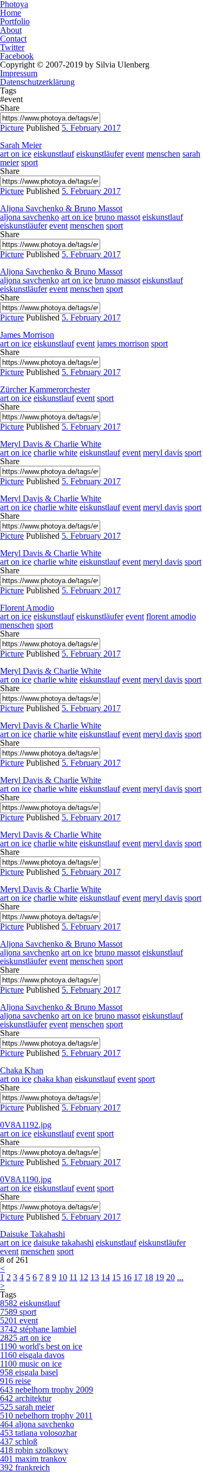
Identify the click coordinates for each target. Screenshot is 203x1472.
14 (105, 1277)
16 (127, 1277)
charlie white (55, 452)
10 (62, 1277)
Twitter (12, 47)
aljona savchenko (29, 217)
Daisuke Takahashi (32, 1234)
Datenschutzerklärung (37, 81)
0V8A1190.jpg (25, 1179)
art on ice (15, 153)
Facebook (17, 56)
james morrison (123, 343)
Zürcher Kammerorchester (45, 389)
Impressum (18, 73)
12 (84, 1277)
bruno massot (117, 217)
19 (159, 1277)
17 (138, 1277)
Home (10, 12)
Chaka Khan (21, 1070)
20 (170, 1277)
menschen (163, 153)
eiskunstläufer (99, 153)
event (135, 153)
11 (73, 1277)
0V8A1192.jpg (25, 1124)
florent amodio (171, 616)
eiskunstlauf (54, 153)
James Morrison (27, 334)
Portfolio (15, 21)
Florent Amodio (27, 607)
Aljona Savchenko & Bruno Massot (61, 208)
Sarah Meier (21, 145)
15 (116, 1277)
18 (149, 1277)
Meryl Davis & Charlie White (50, 444)
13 (94, 1277)
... (180, 1277)
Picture (12, 127)
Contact (13, 38)
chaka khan (53, 1078)
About (11, 30)
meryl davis (162, 452)
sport (29, 162)
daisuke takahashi (64, 1242)
